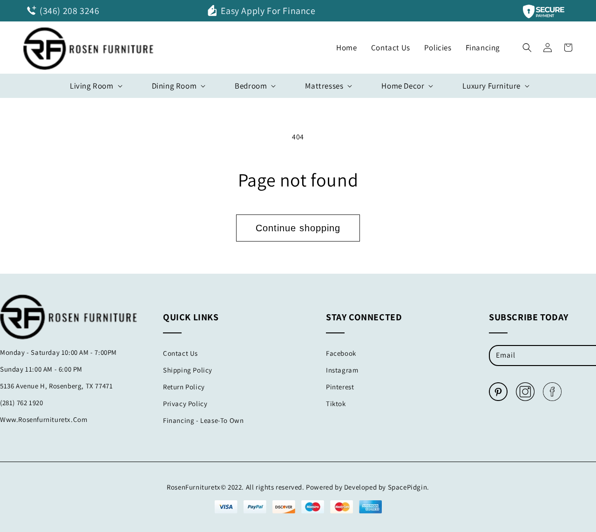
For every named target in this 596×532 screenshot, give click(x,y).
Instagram (342, 370)
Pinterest (340, 386)
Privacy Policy (185, 403)
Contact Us (180, 353)
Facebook (341, 353)
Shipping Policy (187, 370)
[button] (527, 45)
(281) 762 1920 (21, 402)
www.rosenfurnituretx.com (43, 419)
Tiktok (336, 403)
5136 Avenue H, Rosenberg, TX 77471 (56, 385)
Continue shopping (298, 228)
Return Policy (184, 386)
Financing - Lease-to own (203, 420)
